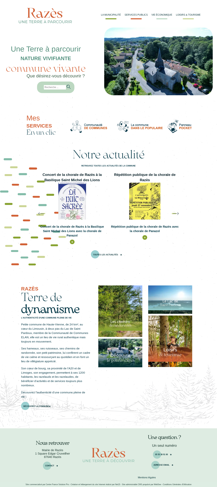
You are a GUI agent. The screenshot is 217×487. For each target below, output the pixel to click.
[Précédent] (32, 213)
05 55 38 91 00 (161, 454)
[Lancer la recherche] (67, 85)
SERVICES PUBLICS (136, 15)
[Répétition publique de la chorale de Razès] (72, 201)
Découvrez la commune (36, 406)
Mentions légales (147, 477)
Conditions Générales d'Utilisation (177, 484)
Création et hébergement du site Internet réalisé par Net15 (95, 484)
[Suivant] (184, 213)
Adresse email (161, 464)
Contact (49, 465)
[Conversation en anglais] (145, 196)
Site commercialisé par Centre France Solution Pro (47, 484)
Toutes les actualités (105, 254)
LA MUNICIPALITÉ (111, 15)
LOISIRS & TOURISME (188, 15)
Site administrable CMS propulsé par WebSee (141, 484)
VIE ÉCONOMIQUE (161, 15)
